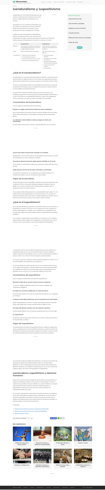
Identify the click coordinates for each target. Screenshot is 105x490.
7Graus (90, 487)
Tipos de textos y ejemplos (76, 23)
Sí (28, 418)
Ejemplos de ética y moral (21, 413)
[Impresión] (63, 418)
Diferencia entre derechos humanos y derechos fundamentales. (32, 409)
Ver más (80, 47)
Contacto (32, 487)
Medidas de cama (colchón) (77, 28)
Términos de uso (40, 487)
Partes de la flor (73, 42)
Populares (26, 487)
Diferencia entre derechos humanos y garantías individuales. (31, 411)
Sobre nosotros (56, 487)
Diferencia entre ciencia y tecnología (80, 38)
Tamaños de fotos (74, 33)
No (31, 418)
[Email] (61, 418)
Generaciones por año (75, 19)
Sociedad (49, 2)
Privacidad (48, 487)
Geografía (80, 2)
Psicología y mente (71, 2)
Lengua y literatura (59, 2)
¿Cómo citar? (65, 487)
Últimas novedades (17, 487)
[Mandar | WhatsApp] (59, 418)
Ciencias (43, 2)
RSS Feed (72, 487)
